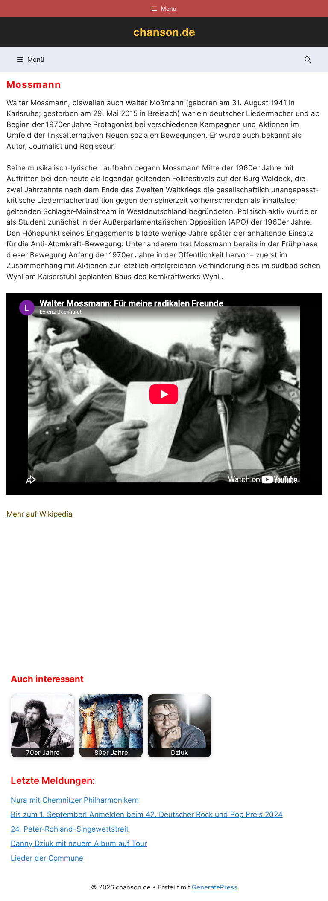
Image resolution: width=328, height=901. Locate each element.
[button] (307, 59)
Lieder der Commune (47, 858)
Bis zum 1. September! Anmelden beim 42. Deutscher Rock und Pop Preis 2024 (147, 814)
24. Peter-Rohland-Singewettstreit (70, 829)
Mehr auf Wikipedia (39, 514)
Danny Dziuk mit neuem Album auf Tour (79, 843)
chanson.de (164, 32)
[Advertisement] (75, 599)
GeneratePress (214, 887)
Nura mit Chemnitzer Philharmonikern (75, 800)
